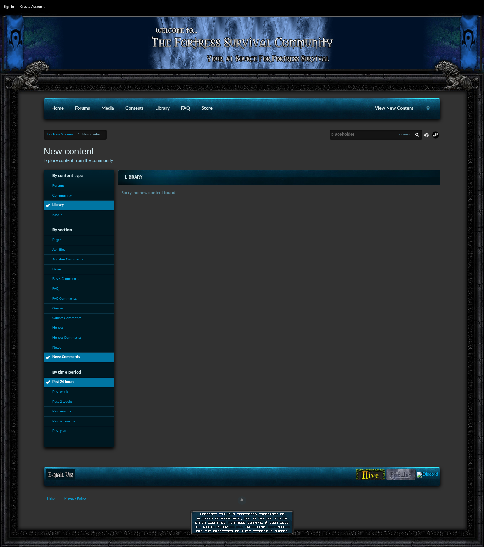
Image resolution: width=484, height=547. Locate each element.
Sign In (9, 7)
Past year (59, 431)
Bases (56, 269)
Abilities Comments (67, 259)
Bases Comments (65, 279)
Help (51, 499)
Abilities (58, 250)
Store (207, 108)
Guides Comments (66, 318)
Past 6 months (63, 421)
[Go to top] (242, 500)
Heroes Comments (66, 338)
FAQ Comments (64, 299)
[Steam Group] (435, 135)
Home (57, 108)
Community (62, 196)
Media (107, 108)
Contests (134, 108)
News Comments (66, 357)
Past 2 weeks (62, 402)
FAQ (185, 108)
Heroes (57, 328)
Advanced (426, 135)
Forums (82, 108)
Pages (56, 240)
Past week (60, 392)
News (56, 348)
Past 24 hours (63, 382)
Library (162, 108)
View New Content (394, 108)
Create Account (32, 7)
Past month (61, 411)
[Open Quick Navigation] (428, 109)
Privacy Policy (75, 499)
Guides (57, 308)
